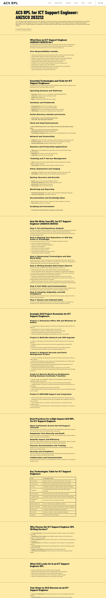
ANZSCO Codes (58, 2)
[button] (100, 3)
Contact (90, 2)
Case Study (68, 2)
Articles (76, 2)
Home (49, 2)
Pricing (82, 2)
